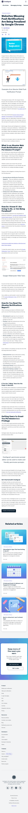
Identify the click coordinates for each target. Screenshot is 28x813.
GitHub (3, 737)
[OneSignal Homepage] (6, 1)
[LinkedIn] (7, 787)
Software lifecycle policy (14, 803)
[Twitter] (20, 787)
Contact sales (4, 759)
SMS (2, 700)
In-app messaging (5, 695)
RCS (2, 698)
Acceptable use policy (14, 800)
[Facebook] (11, 787)
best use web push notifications (13, 412)
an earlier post (21, 109)
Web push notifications (6, 691)
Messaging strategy (16, 5)
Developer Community (6, 742)
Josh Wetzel (6, 28)
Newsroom (4, 761)
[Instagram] (16, 787)
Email (3, 693)
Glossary (3, 727)
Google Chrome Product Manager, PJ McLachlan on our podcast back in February (13, 116)
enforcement (6, 342)
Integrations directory (6, 708)
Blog (2, 722)
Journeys (3, 705)
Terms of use (14, 798)
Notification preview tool (7, 725)
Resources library (5, 717)
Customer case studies (6, 720)
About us (3, 751)
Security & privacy (14, 795)
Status (3, 744)
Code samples (4, 739)
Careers (3, 754)
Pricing (3, 710)
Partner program (5, 764)
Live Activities (4, 703)
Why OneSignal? (5, 756)
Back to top (14, 805)
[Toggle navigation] (25, 1)
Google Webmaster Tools (10, 297)
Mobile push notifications (7, 688)
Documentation (5, 734)
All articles (6, 5)
